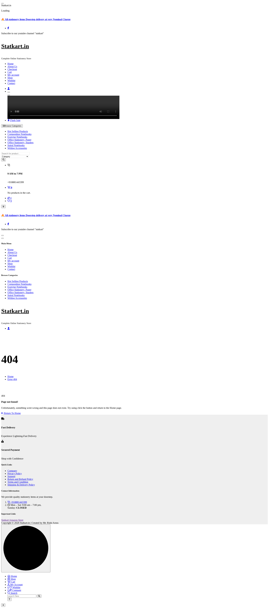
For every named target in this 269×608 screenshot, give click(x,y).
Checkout (12, 69)
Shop (10, 77)
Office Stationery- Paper (19, 139)
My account (13, 75)
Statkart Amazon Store (12, 520)
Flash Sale (15, 120)
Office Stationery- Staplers (20, 142)
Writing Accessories (17, 148)
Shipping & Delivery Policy (21, 484)
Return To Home (12, 413)
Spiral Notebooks (16, 145)
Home (10, 63)
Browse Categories (13, 126)
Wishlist (11, 80)
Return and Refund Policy (20, 479)
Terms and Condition (17, 482)
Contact (11, 83)
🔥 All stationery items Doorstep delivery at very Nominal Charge (36, 19)
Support (11, 476)
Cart (9, 72)
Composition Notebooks (19, 134)
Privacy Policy (14, 473)
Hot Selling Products (17, 131)
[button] (3, 605)
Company (12, 470)
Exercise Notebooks (17, 137)
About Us (12, 66)
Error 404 (12, 379)
